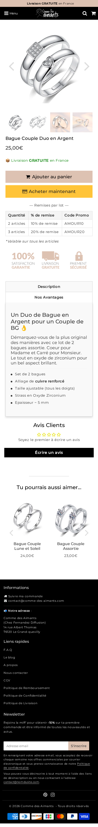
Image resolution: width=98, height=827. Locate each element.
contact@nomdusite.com (21, 782)
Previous (11, 66)
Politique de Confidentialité (25, 695)
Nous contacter (16, 673)
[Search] (85, 13)
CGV (7, 680)
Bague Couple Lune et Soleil (27, 546)
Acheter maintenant (52, 191)
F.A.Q (8, 650)
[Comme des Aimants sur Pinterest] (45, 795)
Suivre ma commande (25, 596)
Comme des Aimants (37, 806)
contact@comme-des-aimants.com (36, 600)
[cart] (93, 13)
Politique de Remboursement (27, 688)
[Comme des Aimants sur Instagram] (52, 795)
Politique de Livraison (20, 703)
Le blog (9, 657)
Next (87, 66)
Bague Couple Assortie (70, 546)
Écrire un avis (49, 452)
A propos (11, 665)
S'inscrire (79, 746)
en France (49, 3)
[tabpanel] (15, 122)
